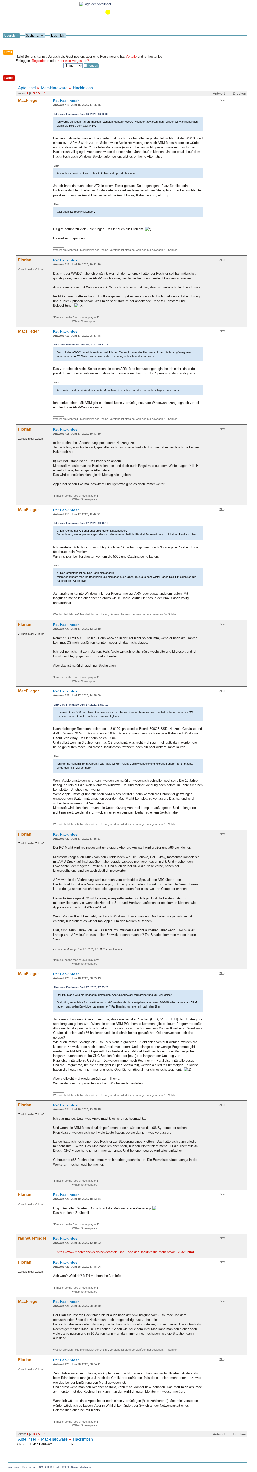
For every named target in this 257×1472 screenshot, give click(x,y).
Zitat (222, 100)
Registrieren (40, 61)
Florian (24, 260)
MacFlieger (28, 100)
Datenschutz (29, 1467)
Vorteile (131, 56)
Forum (9, 78)
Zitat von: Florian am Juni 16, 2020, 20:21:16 (81, 344)
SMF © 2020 (62, 1467)
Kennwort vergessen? (73, 61)
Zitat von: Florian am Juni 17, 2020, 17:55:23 (81, 987)
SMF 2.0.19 (46, 1467)
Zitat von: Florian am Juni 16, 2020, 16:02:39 (81, 114)
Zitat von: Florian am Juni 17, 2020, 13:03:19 (81, 704)
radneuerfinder (32, 1238)
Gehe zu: (22, 1444)
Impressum (14, 1467)
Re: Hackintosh (66, 101)
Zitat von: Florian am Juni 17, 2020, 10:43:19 (81, 523)
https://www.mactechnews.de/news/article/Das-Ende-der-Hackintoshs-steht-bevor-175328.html (125, 1252)
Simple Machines (81, 1467)
